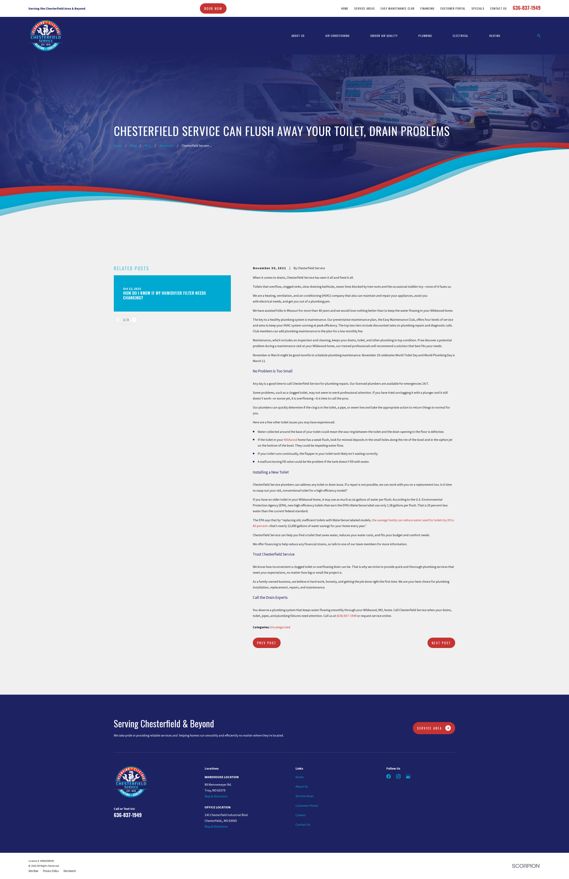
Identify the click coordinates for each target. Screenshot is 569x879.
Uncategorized (280, 627)
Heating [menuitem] (494, 35)
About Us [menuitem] (298, 35)
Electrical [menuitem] (461, 35)
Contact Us (498, 8)
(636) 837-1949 (347, 616)
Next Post (441, 642)
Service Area (429, 728)
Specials (477, 8)
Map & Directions (216, 796)
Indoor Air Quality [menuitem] (384, 35)
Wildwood (290, 440)
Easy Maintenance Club (397, 8)
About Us (301, 786)
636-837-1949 (527, 7)
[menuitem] (33, 870)
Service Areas (364, 8)
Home (345, 8)
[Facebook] (388, 776)
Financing (427, 8)
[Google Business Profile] (408, 776)
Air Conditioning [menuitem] (337, 35)
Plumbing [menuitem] (425, 35)
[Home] (45, 35)
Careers (300, 815)
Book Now (213, 8)
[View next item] (134, 319)
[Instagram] (398, 776)
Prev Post (266, 642)
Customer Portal (453, 8)
